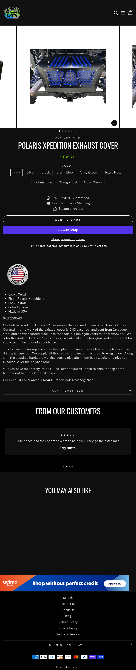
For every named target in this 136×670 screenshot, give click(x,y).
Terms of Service (68, 634)
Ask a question (68, 390)
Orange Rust (68, 182)
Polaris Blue (43, 182)
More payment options (68, 239)
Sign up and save (67, 645)
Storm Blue (64, 172)
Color (68, 165)
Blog (68, 616)
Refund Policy (68, 622)
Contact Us (68, 604)
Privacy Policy (68, 628)
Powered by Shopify (68, 667)
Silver (31, 172)
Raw (16, 172)
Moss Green (93, 182)
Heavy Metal (113, 172)
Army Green (88, 172)
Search (68, 598)
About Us (68, 610)
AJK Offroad (68, 137)
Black (46, 172)
